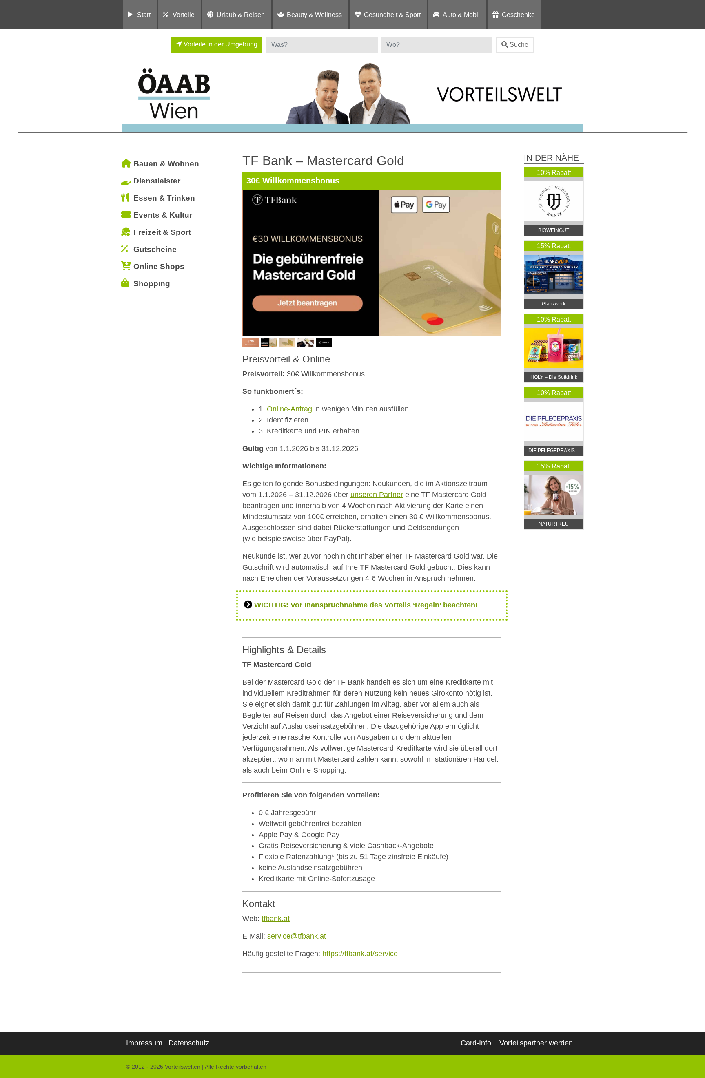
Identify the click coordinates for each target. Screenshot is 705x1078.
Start (144, 14)
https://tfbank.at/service (360, 954)
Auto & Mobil (461, 14)
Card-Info (476, 1043)
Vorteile (184, 14)
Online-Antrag (289, 409)
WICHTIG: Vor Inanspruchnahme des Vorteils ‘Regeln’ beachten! (366, 605)
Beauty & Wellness (314, 14)
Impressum (144, 1043)
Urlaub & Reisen (241, 14)
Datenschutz (188, 1043)
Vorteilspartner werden (536, 1043)
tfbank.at (276, 919)
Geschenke (518, 14)
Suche (519, 44)
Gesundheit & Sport (392, 14)
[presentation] (250, 263)
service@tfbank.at (296, 936)
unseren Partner (376, 494)
